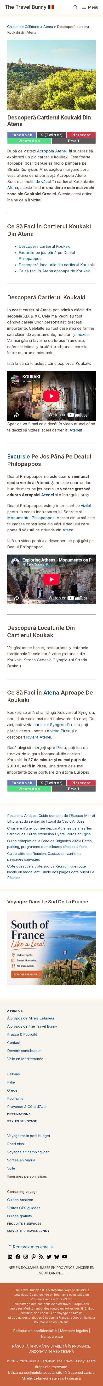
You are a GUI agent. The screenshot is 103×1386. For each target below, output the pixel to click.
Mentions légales (74, 1330)
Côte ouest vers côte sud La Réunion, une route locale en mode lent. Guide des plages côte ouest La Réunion (50, 872)
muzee (82, 334)
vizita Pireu (60, 730)
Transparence (51, 1336)
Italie (11, 1082)
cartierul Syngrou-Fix (53, 724)
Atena (48, 26)
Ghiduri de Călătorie (23, 26)
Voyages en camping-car (28, 1152)
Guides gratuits (19, 1216)
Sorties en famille (21, 1160)
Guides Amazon (20, 1199)
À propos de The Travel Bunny (32, 1026)
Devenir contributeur (24, 1050)
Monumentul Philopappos (30, 517)
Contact (13, 1042)
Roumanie (15, 1098)
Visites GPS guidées (23, 1208)
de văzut (43, 181)
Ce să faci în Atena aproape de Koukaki (55, 271)
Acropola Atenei (52, 151)
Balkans (13, 1074)
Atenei (75, 430)
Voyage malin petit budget (28, 1135)
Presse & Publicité (22, 1034)
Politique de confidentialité (35, 1330)
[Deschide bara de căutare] (75, 7)
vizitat (86, 505)
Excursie (18, 456)
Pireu (61, 747)
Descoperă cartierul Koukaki (44, 246)
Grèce (12, 1090)
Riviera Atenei (38, 737)
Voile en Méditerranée (25, 1059)
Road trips (15, 1144)
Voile (11, 1168)
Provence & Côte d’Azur (27, 1106)
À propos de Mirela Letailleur (30, 1018)
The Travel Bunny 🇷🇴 (29, 7)
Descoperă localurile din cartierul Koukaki (57, 264)
